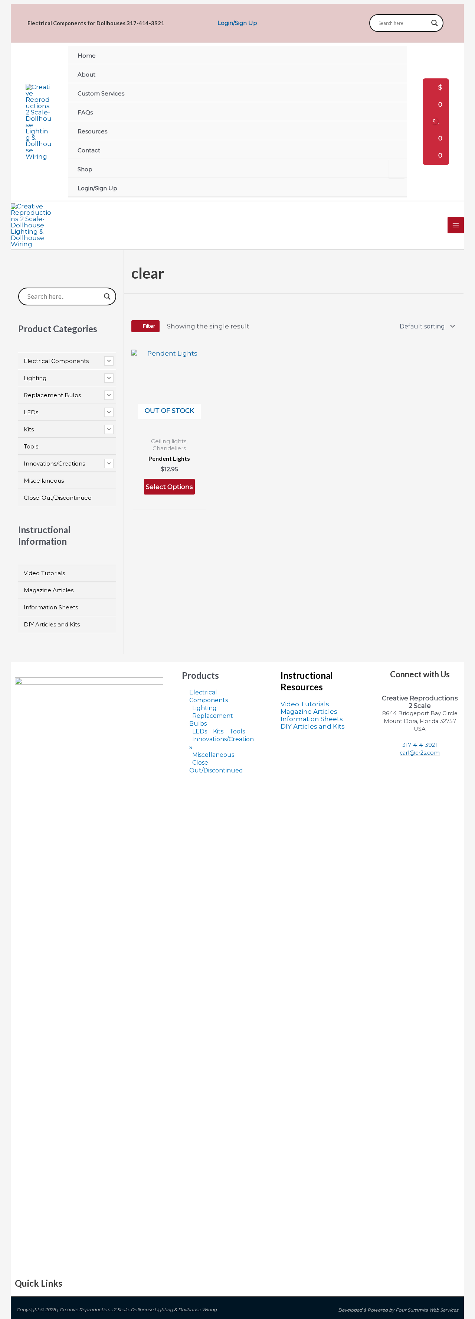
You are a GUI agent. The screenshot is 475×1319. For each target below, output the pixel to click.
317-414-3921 (419, 745)
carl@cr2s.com (420, 752)
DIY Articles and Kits (313, 726)
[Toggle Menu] (397, 168)
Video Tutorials (305, 704)
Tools (237, 731)
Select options (169, 486)
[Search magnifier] (434, 23)
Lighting (204, 708)
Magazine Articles (309, 711)
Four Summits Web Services (427, 1310)
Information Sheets (312, 719)
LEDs (199, 731)
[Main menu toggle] (456, 225)
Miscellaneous (213, 754)
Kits (218, 731)
